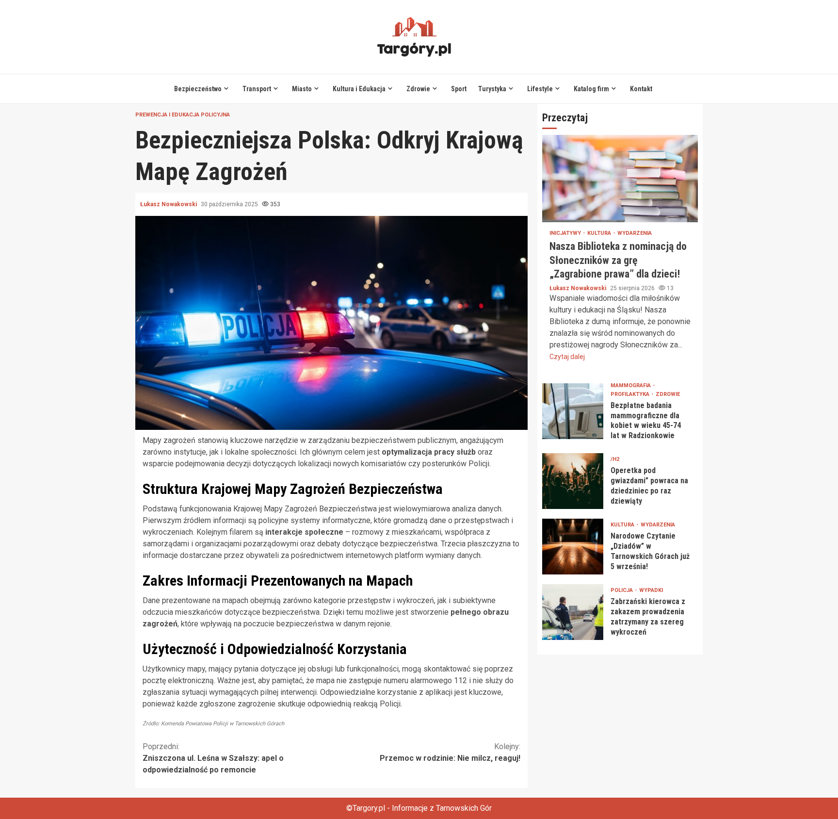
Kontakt (641, 89)
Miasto (302, 89)
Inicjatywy (565, 233)
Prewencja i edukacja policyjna (182, 114)
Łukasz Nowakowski (169, 204)
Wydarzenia (634, 233)
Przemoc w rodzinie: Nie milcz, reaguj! (450, 752)
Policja (622, 590)
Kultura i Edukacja (359, 89)
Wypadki (651, 590)
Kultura (599, 233)
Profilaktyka (631, 393)
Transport (256, 89)
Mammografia (631, 385)
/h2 (615, 459)
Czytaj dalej (567, 356)
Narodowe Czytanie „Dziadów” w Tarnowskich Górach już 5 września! (572, 546)
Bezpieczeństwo (198, 89)
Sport (459, 89)
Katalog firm (591, 89)
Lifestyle (540, 89)
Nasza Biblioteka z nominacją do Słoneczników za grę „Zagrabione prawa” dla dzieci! (620, 178)
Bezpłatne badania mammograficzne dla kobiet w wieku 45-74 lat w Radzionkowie (572, 411)
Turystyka (492, 89)
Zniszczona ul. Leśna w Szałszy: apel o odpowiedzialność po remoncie (213, 758)
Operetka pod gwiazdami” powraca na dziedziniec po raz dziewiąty (572, 481)
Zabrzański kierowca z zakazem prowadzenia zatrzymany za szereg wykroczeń (572, 612)
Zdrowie (418, 89)
